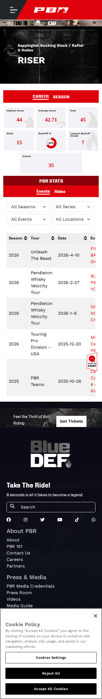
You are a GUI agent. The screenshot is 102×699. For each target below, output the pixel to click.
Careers (15, 559)
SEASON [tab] (61, 96)
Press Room (19, 592)
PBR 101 (14, 546)
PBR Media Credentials (30, 586)
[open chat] (93, 361)
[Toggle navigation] (13, 10)
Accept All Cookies (51, 689)
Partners (16, 566)
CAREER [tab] (41, 96)
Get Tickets (71, 421)
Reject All (51, 673)
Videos (13, 599)
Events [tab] (43, 191)
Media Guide (20, 605)
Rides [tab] (60, 191)
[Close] (95, 616)
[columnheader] (18, 238)
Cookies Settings (51, 658)
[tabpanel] (51, 141)
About (13, 539)
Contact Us (18, 553)
